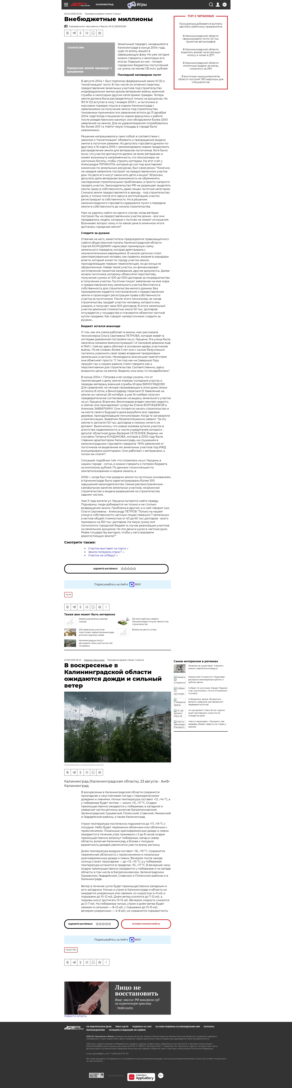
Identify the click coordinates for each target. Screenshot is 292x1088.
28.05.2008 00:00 (73, 13)
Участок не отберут (102, 555)
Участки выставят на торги (107, 548)
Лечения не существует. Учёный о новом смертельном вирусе (206, 667)
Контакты (209, 1027)
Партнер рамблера (115, 1076)
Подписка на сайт (142, 1027)
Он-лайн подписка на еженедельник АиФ (177, 1027)
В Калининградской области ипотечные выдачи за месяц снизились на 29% (201, 66)
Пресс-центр (121, 1027)
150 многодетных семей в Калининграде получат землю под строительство (150, 621)
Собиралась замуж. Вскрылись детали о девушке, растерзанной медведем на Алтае (205, 702)
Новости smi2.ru (75, 1016)
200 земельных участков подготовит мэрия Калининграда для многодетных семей (96, 632)
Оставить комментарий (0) (146, 924)
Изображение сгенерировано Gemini (84, 764)
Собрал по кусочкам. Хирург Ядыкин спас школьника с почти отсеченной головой (207, 691)
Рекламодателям (95, 1030)
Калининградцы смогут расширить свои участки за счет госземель (96, 643)
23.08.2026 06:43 (72, 660)
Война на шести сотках (144, 629)
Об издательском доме (99, 1027)
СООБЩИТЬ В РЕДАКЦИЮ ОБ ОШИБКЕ (127, 1030)
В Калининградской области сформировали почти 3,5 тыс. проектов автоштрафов (200, 39)
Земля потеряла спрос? (105, 552)
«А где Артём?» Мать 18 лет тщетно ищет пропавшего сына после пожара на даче (206, 713)
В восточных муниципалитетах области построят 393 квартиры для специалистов (200, 79)
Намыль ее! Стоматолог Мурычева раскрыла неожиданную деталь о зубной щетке (206, 680)
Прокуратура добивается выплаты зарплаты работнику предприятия (200, 25)
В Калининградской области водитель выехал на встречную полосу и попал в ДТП (200, 52)
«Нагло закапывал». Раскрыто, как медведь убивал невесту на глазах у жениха (207, 724)
